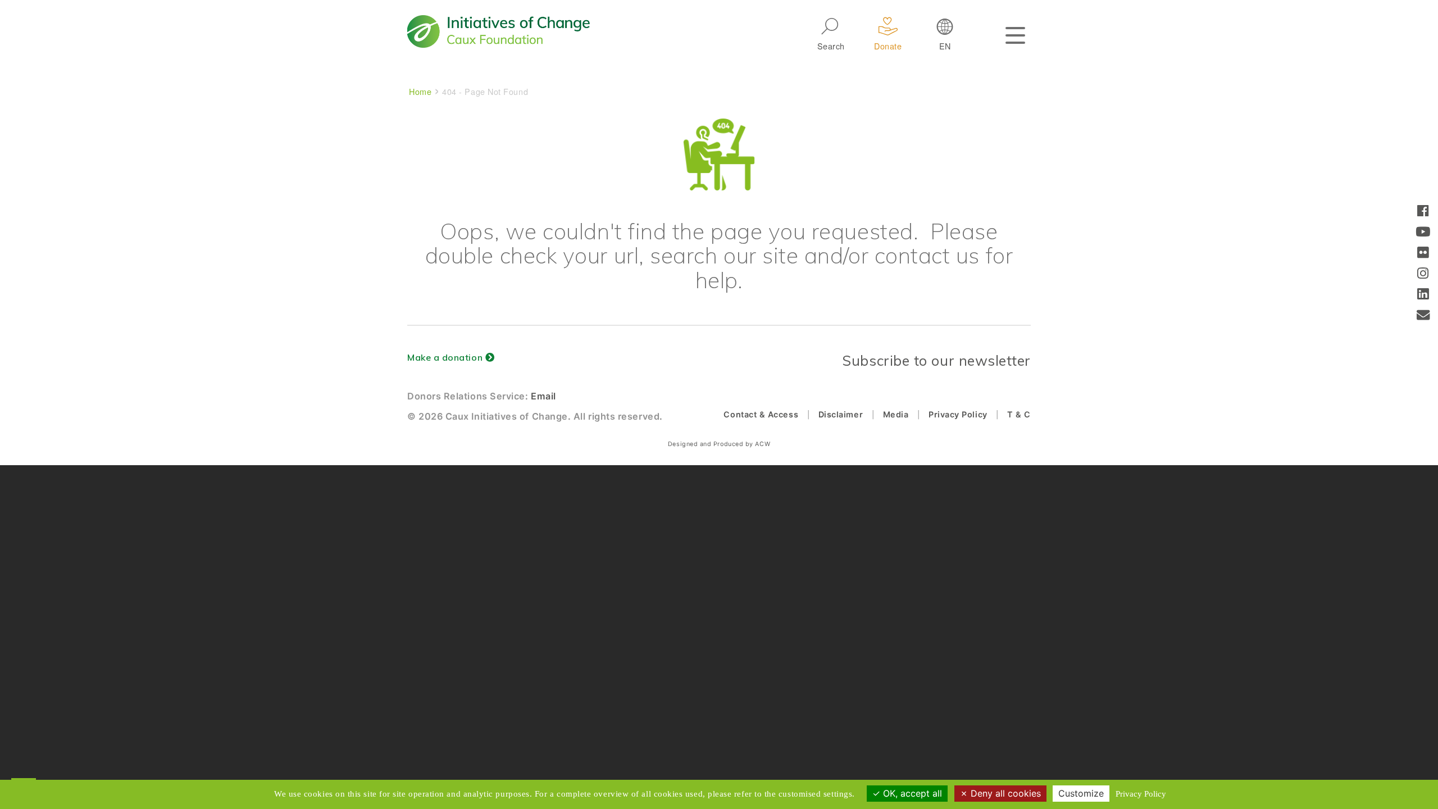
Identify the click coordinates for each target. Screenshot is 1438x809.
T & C (1019, 414)
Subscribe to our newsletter (936, 360)
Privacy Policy (958, 414)
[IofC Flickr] (1423, 254)
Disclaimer (840, 414)
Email (543, 396)
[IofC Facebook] (1423, 212)
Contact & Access (760, 414)
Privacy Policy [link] (1141, 793)
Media (896, 414)
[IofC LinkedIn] (1423, 295)
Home (420, 91)
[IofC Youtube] (1423, 233)
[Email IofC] (1423, 316)
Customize (1081, 793)
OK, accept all (911, 793)
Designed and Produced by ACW (719, 444)
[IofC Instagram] (1423, 274)
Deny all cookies (1004, 793)
